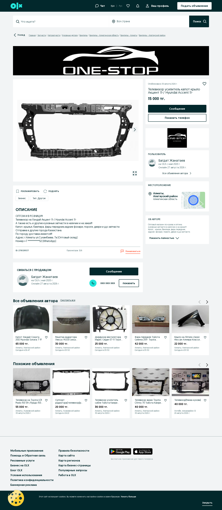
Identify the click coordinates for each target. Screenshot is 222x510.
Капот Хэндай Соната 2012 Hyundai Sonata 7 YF (29, 338)
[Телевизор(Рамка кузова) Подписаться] (205, 400)
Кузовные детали (70, 35)
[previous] (21, 129)
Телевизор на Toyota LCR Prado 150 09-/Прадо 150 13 (29, 403)
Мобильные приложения (26, 450)
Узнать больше (128, 496)
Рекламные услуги (22, 460)
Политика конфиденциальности (31, 480)
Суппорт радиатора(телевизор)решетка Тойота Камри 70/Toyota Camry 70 (68, 404)
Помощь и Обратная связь (28, 455)
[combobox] (63, 21)
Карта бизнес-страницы (75, 465)
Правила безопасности (74, 450)
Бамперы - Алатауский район (152, 35)
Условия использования (26, 475)
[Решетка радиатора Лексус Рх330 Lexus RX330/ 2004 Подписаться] (86, 337)
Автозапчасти (54, 35)
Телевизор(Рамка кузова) (187, 400)
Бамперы (83, 35)
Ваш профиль (160, 5)
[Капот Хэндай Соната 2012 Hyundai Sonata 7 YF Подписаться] (46, 337)
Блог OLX (16, 470)
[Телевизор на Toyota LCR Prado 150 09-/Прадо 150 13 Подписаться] (46, 400)
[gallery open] (134, 173)
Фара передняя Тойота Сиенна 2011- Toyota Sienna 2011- (147, 340)
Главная (32, 35)
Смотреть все (67, 300)
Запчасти (42, 35)
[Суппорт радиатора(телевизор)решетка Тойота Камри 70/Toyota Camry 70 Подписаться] (86, 400)
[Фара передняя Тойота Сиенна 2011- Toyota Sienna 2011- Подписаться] (165, 337)
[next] (134, 129)
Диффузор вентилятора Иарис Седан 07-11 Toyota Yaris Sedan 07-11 (108, 340)
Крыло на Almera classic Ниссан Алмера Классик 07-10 (187, 340)
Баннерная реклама (23, 484)
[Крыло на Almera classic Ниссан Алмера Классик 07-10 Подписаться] (205, 337)
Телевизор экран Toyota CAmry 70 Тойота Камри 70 (148, 403)
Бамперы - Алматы (128, 35)
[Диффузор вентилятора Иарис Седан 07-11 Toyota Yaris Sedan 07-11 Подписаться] (125, 337)
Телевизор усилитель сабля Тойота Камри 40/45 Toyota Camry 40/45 (106, 404)
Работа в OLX (67, 475)
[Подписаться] (204, 84)
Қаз (113, 5)
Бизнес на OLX (19, 465)
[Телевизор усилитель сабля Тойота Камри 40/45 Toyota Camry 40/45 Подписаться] (125, 400)
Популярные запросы (73, 470)
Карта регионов (69, 460)
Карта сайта (67, 455)
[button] (138, 5)
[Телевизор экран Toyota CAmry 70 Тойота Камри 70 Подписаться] (165, 400)
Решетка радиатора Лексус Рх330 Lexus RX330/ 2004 (66, 340)
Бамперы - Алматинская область (104, 35)
